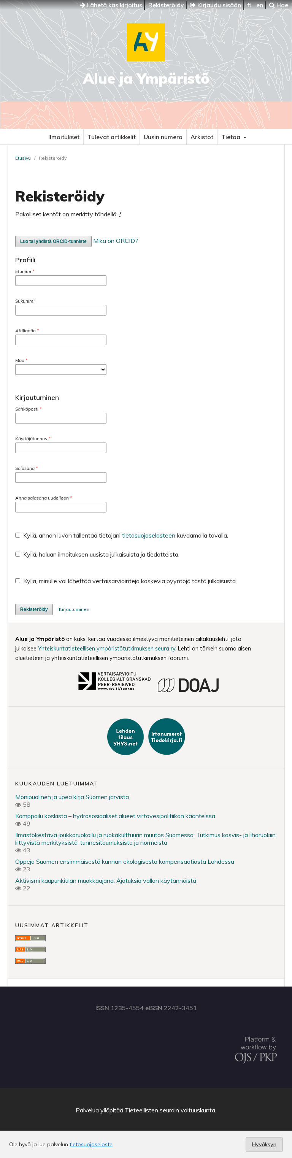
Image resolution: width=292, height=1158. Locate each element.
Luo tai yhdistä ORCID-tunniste (53, 241)
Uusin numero (163, 137)
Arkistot (201, 137)
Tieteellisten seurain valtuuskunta (170, 1110)
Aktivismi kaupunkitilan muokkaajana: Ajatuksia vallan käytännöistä (105, 880)
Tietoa (231, 137)
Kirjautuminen (74, 609)
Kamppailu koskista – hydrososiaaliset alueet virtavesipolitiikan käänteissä (115, 816)
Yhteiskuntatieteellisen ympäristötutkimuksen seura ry (106, 648)
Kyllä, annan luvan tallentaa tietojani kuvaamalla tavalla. (125, 535)
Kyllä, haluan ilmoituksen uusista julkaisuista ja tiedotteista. (100, 554)
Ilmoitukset (63, 137)
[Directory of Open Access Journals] (188, 691)
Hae (281, 5)
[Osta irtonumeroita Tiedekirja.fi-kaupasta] (165, 753)
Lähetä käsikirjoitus (114, 5)
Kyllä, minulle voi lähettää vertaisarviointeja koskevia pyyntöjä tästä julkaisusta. (129, 581)
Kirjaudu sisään (218, 5)
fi (249, 5)
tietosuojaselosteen (148, 535)
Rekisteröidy (166, 5)
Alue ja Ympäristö (146, 78)
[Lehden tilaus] (126, 753)
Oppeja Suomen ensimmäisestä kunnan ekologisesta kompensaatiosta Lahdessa (124, 861)
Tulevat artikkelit (111, 137)
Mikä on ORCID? (115, 240)
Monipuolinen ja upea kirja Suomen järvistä (72, 797)
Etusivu (23, 158)
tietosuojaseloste (91, 1144)
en (259, 5)
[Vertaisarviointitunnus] (114, 691)
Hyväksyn (264, 1144)
